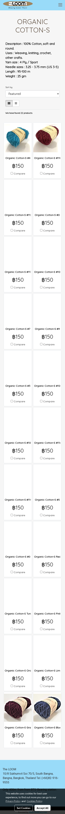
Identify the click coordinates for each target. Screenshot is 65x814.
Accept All (42, 807)
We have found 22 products (18, 113)
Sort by (9, 87)
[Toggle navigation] (60, 5)
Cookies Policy (34, 801)
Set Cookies (23, 807)
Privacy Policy (13, 801)
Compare (19, 173)
